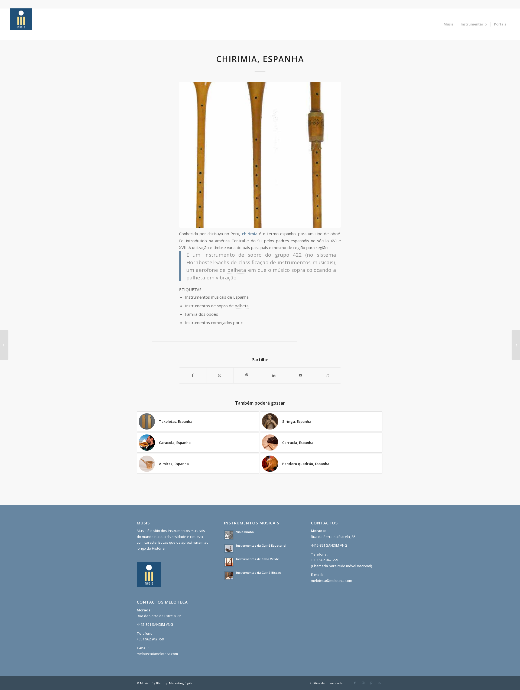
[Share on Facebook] (192, 375)
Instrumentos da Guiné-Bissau (258, 572)
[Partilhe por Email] (300, 375)
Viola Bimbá (245, 532)
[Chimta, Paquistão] (516, 345)
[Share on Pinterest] (246, 375)
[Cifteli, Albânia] (4, 345)
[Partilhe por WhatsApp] (219, 375)
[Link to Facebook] (355, 683)
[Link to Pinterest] (371, 683)
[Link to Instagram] (327, 375)
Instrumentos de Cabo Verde (257, 559)
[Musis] (21, 24)
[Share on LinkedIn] (273, 375)
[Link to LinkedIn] (379, 683)
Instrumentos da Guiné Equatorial (261, 545)
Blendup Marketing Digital (174, 683)
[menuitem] (448, 24)
